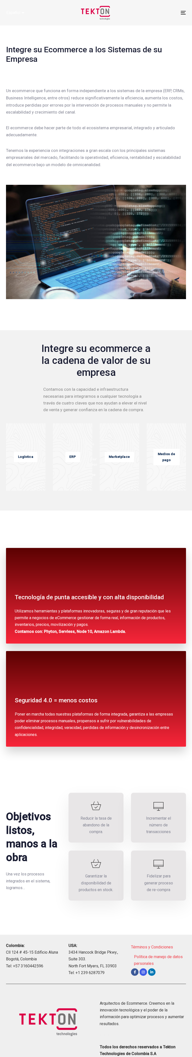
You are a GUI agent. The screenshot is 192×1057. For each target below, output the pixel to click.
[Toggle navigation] (156, 12)
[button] (15, 12)
